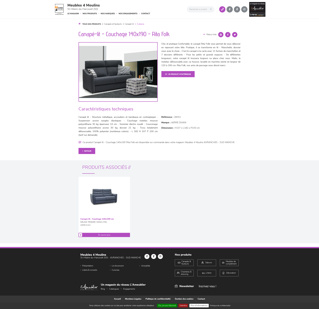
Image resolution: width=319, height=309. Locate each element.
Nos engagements (128, 14)
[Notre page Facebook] (230, 9)
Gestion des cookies (184, 299)
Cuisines (115, 270)
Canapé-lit (129, 24)
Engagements (129, 289)
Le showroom (118, 266)
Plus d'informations (199, 306)
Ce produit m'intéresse (179, 74)
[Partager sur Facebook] (227, 34)
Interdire (183, 306)
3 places (140, 24)
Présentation (87, 266)
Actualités (145, 266)
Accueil (117, 299)
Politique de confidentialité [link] (220, 306)
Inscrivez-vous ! (207, 286)
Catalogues (114, 289)
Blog (103, 289)
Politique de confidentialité (158, 299)
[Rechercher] (211, 9)
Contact (145, 14)
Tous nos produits (91, 24)
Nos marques (108, 14)
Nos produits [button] (90, 14)
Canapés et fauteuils (113, 24)
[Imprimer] (220, 34)
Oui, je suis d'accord (167, 306)
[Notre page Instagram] (244, 9)
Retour (87, 151)
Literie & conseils (89, 270)
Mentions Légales (133, 299)
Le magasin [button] (73, 14)
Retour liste (211, 34)
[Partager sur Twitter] (234, 34)
